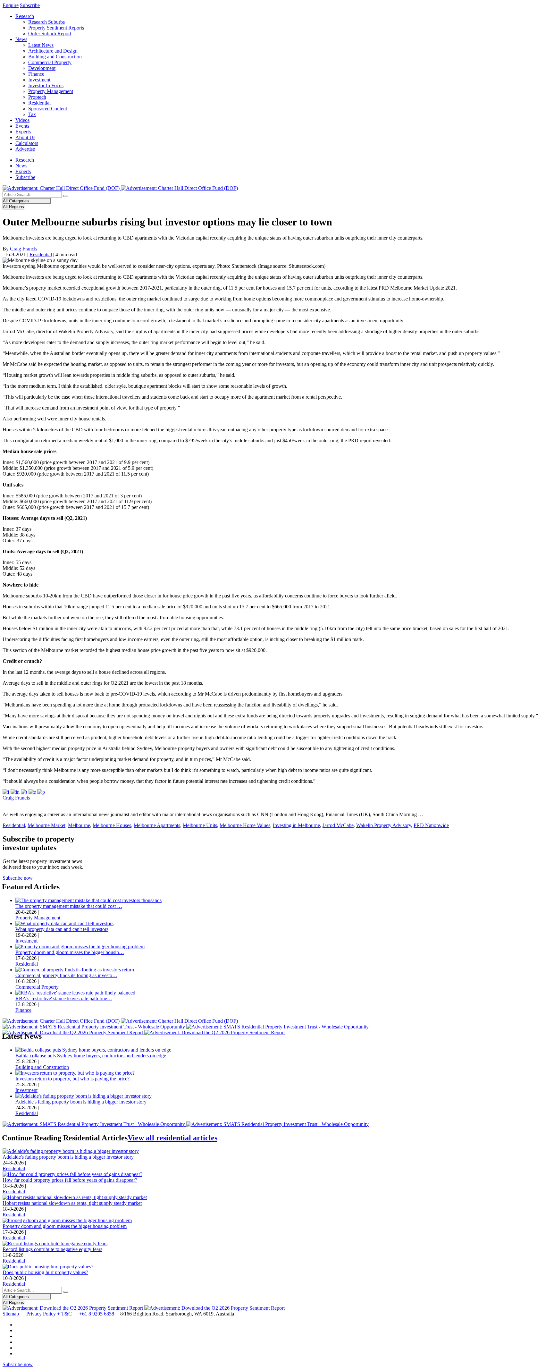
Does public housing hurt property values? (45, 1272)
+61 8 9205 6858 (96, 1313)
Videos (22, 120)
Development (41, 68)
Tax (32, 114)
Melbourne (79, 825)
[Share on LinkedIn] (15, 792)
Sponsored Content (47, 108)
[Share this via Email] (32, 792)
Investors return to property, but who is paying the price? (72, 1078)
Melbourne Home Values (245, 825)
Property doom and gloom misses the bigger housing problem (65, 1226)
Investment (39, 79)
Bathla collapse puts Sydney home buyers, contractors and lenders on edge (90, 1055)
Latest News (41, 45)
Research (24, 16)
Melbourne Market (46, 825)
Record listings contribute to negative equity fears (52, 1249)
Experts (23, 131)
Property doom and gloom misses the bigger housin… (69, 952)
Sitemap (11, 1313)
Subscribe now (18, 878)
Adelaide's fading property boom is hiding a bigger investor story (81, 1101)
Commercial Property (49, 62)
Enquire (11, 5)
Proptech (37, 97)
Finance (36, 74)
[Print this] (41, 792)
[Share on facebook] (6, 792)
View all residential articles (172, 1138)
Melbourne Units (200, 825)
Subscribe (30, 5)
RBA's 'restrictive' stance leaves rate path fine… (63, 998)
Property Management (50, 91)
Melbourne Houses (112, 825)
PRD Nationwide (431, 825)
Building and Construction (55, 56)
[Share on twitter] (24, 792)
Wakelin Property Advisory (383, 825)
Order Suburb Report (49, 33)
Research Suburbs (46, 22)
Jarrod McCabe (338, 825)
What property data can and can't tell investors (61, 929)
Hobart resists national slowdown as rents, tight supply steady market (72, 1203)
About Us (25, 137)
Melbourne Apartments (157, 825)
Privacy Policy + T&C (49, 1313)
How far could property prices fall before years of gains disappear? (70, 1180)
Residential (39, 103)
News (21, 39)
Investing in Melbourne (296, 825)
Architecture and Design (53, 51)
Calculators (26, 143)
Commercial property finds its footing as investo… (66, 975)
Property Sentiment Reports (56, 27)
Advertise (25, 149)
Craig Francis (23, 248)
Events (22, 126)
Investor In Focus (45, 85)
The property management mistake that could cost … (68, 906)
